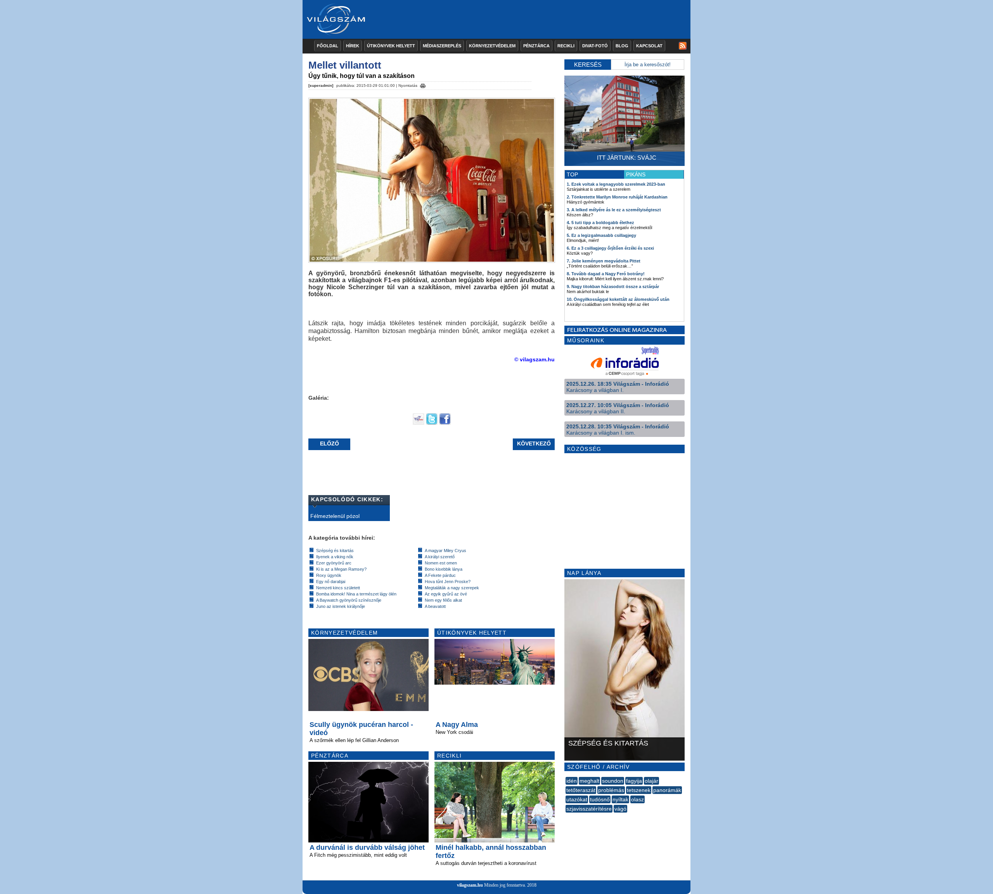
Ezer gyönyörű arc (333, 563)
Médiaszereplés (442, 45)
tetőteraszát (580, 790)
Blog (622, 45)
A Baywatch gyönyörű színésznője (348, 600)
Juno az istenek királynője (340, 606)
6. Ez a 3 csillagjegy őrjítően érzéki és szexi (610, 248)
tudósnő (600, 799)
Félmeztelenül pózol (335, 516)
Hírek (352, 45)
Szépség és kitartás (335, 550)
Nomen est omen (441, 563)
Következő (534, 443)
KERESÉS (588, 64)
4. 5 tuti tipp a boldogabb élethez (600, 222)
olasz (637, 799)
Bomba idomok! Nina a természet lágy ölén (356, 594)
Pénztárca (536, 45)
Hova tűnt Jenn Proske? (448, 581)
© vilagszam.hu (534, 359)
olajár (651, 781)
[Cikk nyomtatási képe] (422, 84)
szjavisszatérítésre (589, 809)
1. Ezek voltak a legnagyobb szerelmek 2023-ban (616, 184)
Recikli (565, 45)
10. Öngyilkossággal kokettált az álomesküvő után (618, 299)
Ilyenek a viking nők (334, 556)
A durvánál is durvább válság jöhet (367, 847)
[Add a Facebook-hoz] (445, 423)
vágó (620, 809)
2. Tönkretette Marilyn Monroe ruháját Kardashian (617, 197)
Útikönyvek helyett (391, 45)
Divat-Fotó (595, 45)
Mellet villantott (344, 65)
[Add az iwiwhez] (418, 423)
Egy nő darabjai (330, 581)
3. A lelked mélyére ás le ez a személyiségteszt (614, 209)
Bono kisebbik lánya (443, 569)
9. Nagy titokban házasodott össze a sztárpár (613, 286)
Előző (329, 443)
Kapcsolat (649, 45)
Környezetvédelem (492, 45)
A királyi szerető (440, 556)
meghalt (589, 781)
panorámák (667, 790)
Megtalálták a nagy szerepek (452, 587)
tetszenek (638, 790)
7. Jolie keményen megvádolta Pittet (603, 261)
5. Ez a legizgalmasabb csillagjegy (601, 235)
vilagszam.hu (470, 885)
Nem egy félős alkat (443, 600)
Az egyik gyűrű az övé (446, 594)
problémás (611, 790)
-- (566, 817)
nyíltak (620, 799)
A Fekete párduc (440, 575)
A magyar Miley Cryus (445, 550)
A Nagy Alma (457, 724)
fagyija (634, 781)
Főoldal (327, 45)
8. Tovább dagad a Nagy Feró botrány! (606, 273)
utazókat (576, 799)
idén (571, 781)
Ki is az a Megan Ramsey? (341, 569)
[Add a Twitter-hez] (432, 423)
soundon (612, 781)
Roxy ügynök (328, 575)
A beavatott (435, 606)
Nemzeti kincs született (338, 587)
